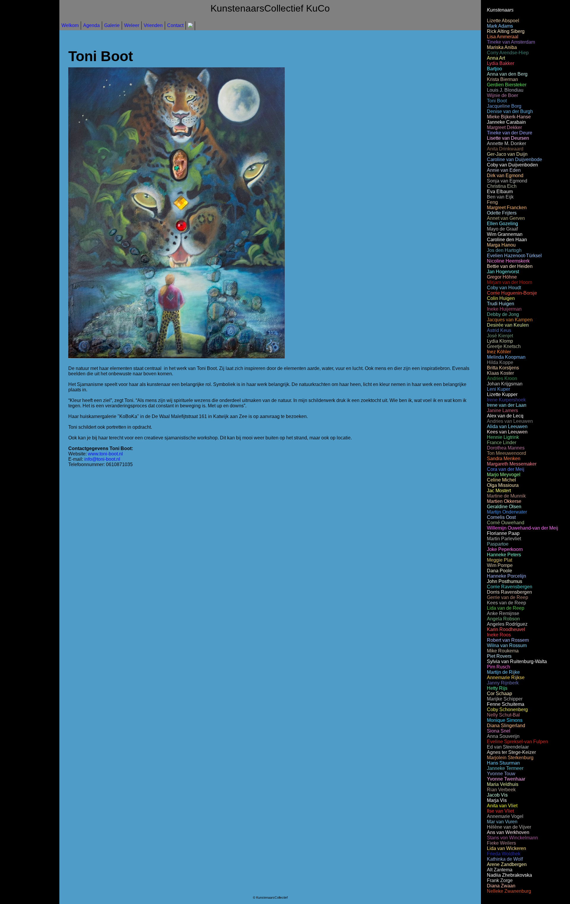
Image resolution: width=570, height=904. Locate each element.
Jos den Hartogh (504, 250)
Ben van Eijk (500, 196)
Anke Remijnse (503, 613)
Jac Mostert (499, 490)
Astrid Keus (499, 330)
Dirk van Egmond (505, 175)
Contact (175, 25)
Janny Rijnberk (503, 682)
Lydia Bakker (500, 63)
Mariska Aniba (502, 47)
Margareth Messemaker (511, 463)
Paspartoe (498, 543)
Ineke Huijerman (504, 309)
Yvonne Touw (501, 773)
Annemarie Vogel (505, 816)
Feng (492, 202)
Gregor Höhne (502, 276)
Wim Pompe (500, 565)
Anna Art (496, 58)
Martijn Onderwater (507, 511)
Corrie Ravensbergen (509, 586)
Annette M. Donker (506, 143)
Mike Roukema (503, 650)
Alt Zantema (499, 869)
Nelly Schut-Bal (503, 714)
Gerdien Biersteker (506, 84)
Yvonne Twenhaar (506, 778)
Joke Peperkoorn (505, 549)
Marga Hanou (501, 244)
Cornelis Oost (501, 517)
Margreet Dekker (504, 127)
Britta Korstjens (503, 367)
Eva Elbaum (500, 191)
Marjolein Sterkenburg (510, 757)
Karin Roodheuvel (506, 629)
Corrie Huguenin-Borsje (512, 292)
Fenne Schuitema (505, 704)
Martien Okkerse (504, 501)
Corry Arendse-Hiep (508, 52)
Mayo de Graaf (502, 228)
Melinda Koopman (506, 357)
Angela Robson (503, 618)
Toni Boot (497, 100)
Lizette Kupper (502, 394)
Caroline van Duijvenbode (514, 159)
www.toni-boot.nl (105, 453)
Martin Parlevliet (504, 538)
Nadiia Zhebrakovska (509, 875)
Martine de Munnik (506, 495)
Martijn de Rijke (503, 672)
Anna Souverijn (503, 736)
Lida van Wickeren (506, 848)
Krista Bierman (502, 79)
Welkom (70, 25)
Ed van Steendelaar (508, 746)
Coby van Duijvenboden (512, 164)
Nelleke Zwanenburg (509, 891)
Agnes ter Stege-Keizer (511, 752)
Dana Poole (499, 570)
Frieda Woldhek (503, 853)
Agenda (91, 25)
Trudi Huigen (500, 303)
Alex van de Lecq (505, 415)
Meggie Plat (499, 560)
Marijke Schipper (504, 698)
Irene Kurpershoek (506, 399)
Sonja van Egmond (507, 180)
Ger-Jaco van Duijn (507, 154)
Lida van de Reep (505, 608)
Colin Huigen (501, 298)
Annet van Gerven (506, 218)
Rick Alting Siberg (506, 31)
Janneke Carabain (506, 122)
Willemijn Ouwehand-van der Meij (522, 527)
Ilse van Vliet (500, 811)
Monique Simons (504, 720)
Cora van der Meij (505, 469)
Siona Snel (498, 730)
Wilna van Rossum (507, 645)
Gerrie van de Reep (507, 597)
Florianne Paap (503, 533)
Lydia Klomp (500, 341)
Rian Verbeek (501, 789)
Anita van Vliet (502, 805)
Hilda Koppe (500, 362)
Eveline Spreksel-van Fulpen (517, 741)
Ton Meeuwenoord (506, 453)
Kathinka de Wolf (505, 859)
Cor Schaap (499, 693)
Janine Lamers (502, 410)
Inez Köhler (499, 351)
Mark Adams (500, 25)
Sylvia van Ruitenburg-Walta (517, 661)
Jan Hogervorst (503, 271)
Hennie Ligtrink (503, 437)
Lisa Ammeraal (502, 36)
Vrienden (153, 25)
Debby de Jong (503, 314)
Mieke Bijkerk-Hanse (509, 116)
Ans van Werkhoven (508, 832)
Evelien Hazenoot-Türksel (514, 255)
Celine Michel (501, 479)
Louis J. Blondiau (505, 90)
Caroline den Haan (507, 239)
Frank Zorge (500, 880)
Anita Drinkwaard (505, 148)
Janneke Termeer (505, 768)
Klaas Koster (500, 373)
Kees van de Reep (506, 602)
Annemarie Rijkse (506, 677)
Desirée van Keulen (508, 325)
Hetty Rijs (497, 688)
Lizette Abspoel (503, 20)
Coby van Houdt (504, 287)
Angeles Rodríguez (507, 624)
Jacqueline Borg (504, 106)
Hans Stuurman (503, 762)
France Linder (501, 442)
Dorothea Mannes (506, 447)
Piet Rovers (499, 656)
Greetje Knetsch (504, 346)
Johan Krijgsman (504, 383)
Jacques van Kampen (510, 319)
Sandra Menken (503, 458)
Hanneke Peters (504, 554)
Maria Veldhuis (502, 784)
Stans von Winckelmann (512, 837)
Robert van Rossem (508, 640)
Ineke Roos (499, 634)
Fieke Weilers (501, 843)
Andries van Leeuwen (510, 421)
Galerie (112, 25)
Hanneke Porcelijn (506, 576)
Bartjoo (494, 68)
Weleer (131, 25)
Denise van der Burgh (510, 111)
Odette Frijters (502, 212)
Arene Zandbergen (507, 864)
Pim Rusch (498, 666)
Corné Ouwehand (505, 522)
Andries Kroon (502, 378)
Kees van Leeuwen (507, 431)
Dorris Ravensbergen (509, 592)
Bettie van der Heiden (510, 266)
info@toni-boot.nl (102, 459)
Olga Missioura (503, 485)
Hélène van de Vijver (509, 827)
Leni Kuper (498, 389)
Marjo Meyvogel (503, 474)
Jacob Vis (497, 794)
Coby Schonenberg (507, 709)
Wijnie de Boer (502, 95)
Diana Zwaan (501, 885)
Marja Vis (497, 800)
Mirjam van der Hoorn (509, 282)
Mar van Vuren (502, 821)
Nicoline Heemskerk (508, 260)
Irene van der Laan (506, 405)
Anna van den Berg (507, 74)
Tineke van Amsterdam (511, 42)
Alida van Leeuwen (507, 426)
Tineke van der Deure (509, 132)
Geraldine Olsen (504, 506)
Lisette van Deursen (508, 138)
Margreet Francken (507, 207)
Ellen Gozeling (502, 223)
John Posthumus (504, 581)
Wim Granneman (504, 234)
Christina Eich (502, 186)
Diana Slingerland (506, 725)
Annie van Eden (504, 170)
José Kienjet (500, 335)
